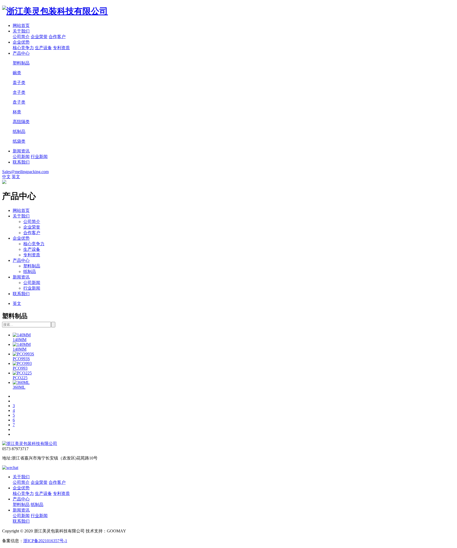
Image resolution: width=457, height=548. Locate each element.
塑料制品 (31, 266)
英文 (16, 176)
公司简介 (21, 36)
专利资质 (61, 47)
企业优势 (21, 42)
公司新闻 (21, 156)
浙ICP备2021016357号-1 (45, 540)
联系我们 (21, 162)
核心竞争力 (23, 47)
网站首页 (21, 25)
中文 (6, 176)
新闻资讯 (21, 151)
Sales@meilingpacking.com (25, 171)
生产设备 (43, 47)
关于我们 (21, 31)
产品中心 (21, 53)
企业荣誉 (39, 36)
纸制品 (29, 271)
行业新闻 (39, 156)
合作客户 (57, 36)
